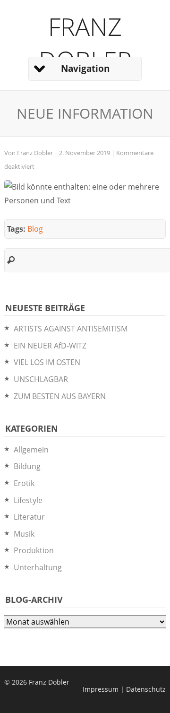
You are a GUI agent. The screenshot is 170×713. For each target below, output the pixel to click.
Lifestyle (28, 500)
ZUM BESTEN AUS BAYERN (60, 396)
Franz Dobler (85, 43)
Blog (35, 229)
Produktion (34, 550)
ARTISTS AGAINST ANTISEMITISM (71, 328)
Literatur (29, 517)
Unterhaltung (38, 567)
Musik (24, 534)
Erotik (24, 483)
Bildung (27, 466)
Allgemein (31, 449)
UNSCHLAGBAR (41, 379)
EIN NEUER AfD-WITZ (50, 345)
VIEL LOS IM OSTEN (47, 362)
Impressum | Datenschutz (124, 689)
